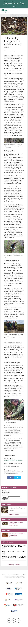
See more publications (14, 564)
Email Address (6, 492)
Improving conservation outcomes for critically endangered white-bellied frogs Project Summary (14, 557)
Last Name (5, 495)
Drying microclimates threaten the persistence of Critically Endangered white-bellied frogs (13, 547)
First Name (5, 494)
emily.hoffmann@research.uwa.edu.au (13, 460)
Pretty (23, 577)
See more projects (14, 514)
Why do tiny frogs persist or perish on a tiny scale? (13, 552)
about (23, 5)
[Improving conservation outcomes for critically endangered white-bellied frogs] (4, 509)
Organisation (5, 497)
